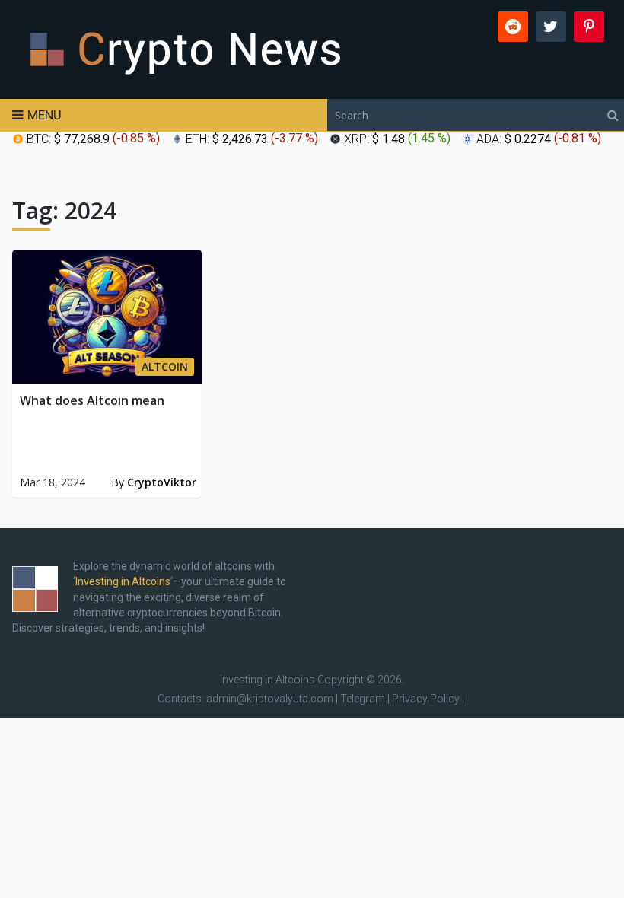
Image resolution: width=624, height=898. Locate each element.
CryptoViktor (161, 482)
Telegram (362, 699)
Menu (44, 115)
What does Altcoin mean (92, 400)
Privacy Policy (426, 699)
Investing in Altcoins (122, 581)
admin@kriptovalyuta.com (269, 699)
